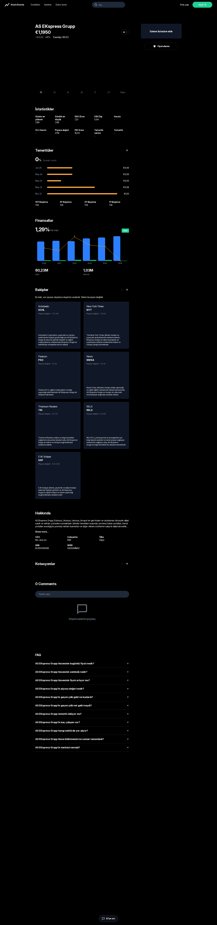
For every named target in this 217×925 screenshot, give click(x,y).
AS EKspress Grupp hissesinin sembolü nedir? (82, 671)
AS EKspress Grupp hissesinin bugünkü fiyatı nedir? (82, 663)
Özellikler (35, 4)
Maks (122, 92)
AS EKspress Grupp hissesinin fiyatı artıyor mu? (82, 680)
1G (41, 92)
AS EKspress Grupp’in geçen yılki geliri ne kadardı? (82, 697)
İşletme (48, 4)
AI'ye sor (110, 918)
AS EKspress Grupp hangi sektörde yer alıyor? (82, 730)
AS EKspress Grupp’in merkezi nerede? (82, 747)
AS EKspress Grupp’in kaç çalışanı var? (82, 722)
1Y (95, 92)
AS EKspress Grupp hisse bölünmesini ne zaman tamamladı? (82, 739)
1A (68, 92)
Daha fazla (61, 4)
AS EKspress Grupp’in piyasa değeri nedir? (82, 688)
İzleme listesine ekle (161, 31)
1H (54, 92)
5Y (109, 92)
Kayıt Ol (202, 4)
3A (81, 92)
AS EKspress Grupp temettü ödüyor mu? (82, 713)
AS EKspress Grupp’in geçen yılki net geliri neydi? (82, 705)
